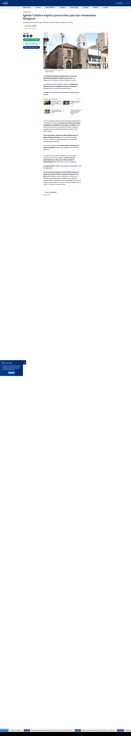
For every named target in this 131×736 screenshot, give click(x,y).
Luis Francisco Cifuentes (30, 26)
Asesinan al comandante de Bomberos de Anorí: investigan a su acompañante (80, 730)
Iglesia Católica (47, 195)
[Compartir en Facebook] (24, 36)
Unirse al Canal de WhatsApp (32, 39)
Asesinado (60, 730)
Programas (119, 3)
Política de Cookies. (10, 369)
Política (38, 7)
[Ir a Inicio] (5, 3)
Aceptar (11, 372)
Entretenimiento (50, 7)
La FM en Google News (33, 43)
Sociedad (105, 7)
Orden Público (27, 7)
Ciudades (85, 7)
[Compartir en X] (27, 36)
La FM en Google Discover (32, 47)
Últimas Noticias (4, 730)
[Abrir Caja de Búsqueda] (128, 3)
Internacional (74, 7)
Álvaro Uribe (102, 730)
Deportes (95, 7)
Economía (62, 7)
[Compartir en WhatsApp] (31, 36)
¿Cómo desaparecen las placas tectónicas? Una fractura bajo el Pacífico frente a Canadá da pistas (33, 730)
